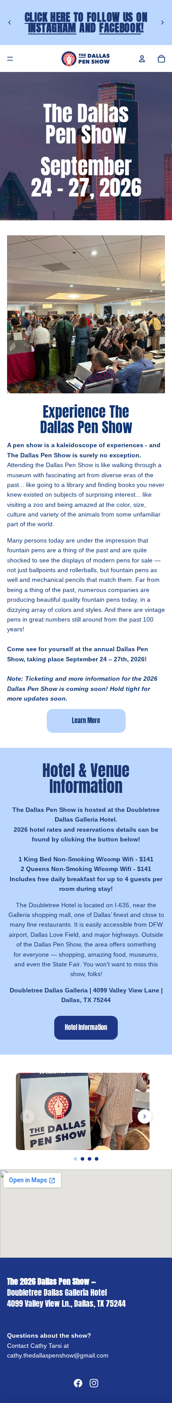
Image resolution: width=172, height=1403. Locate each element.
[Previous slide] (9, 22)
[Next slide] (162, 22)
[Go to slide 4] (96, 1159)
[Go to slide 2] (82, 1159)
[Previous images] (27, 1116)
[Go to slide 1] (75, 1159)
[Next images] (145, 1116)
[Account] (142, 58)
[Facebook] (78, 1383)
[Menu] (10, 59)
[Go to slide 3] (89, 1159)
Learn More (86, 720)
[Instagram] (94, 1383)
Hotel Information (86, 1027)
